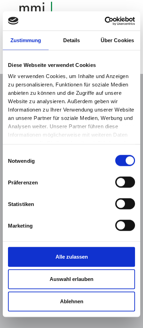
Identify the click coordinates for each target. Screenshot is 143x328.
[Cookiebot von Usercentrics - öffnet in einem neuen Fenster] (104, 20)
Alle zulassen (72, 257)
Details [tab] (71, 40)
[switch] (125, 182)
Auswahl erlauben (71, 279)
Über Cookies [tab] (117, 40)
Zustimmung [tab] (25, 40)
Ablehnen (71, 301)
